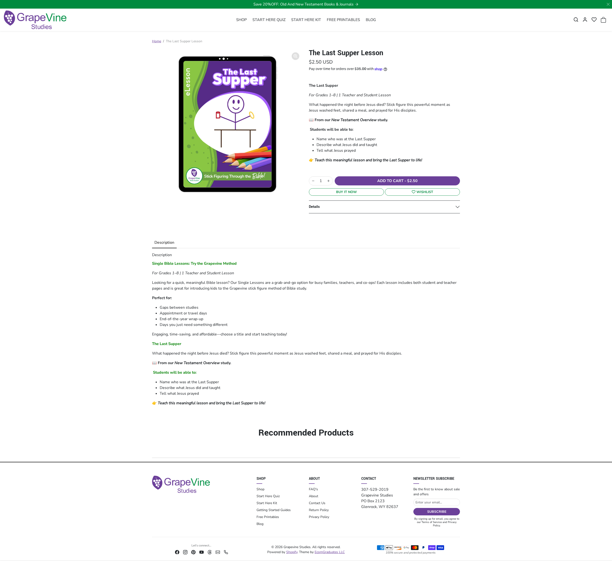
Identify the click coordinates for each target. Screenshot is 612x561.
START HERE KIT (306, 19)
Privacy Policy (319, 517)
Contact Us (317, 503)
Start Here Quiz (268, 496)
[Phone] (226, 551)
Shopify (291, 552)
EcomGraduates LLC (330, 552)
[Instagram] (185, 551)
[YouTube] (201, 551)
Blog (260, 524)
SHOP (241, 19)
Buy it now (346, 192)
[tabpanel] (306, 329)
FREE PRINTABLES (343, 19)
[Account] (585, 19)
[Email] (218, 551)
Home (156, 41)
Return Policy (319, 510)
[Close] (608, 4)
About (313, 496)
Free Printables (268, 517)
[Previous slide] (154, 446)
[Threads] (210, 551)
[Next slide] (457, 446)
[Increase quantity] (328, 180)
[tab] (164, 242)
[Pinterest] (193, 551)
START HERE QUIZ (268, 19)
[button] (575, 19)
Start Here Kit (267, 503)
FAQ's (313, 489)
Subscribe (436, 511)
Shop (260, 489)
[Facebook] (177, 551)
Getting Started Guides (274, 510)
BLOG (371, 19)
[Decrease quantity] (313, 180)
